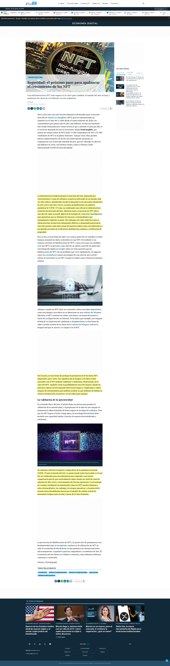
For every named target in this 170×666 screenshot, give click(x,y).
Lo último (61, 3)
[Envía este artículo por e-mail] (43, 108)
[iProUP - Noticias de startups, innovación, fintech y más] (30, 3)
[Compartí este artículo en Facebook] (28, 108)
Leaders (67, 655)
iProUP (31, 102)
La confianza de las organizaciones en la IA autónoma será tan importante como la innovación (133, 88)
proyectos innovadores (58, 572)
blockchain (89, 413)
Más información (66, 18)
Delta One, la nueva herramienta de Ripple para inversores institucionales (128, 629)
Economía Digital (72, 3)
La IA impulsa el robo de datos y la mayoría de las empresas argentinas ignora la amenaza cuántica (135, 103)
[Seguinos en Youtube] (50, 644)
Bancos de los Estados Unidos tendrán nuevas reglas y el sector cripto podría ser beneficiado (40, 630)
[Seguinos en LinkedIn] (40, 644)
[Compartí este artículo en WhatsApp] (34, 108)
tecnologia (42, 572)
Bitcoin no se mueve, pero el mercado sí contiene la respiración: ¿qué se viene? (99, 629)
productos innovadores (78, 572)
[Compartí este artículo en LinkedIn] (37, 108)
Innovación (114, 3)
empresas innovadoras (46, 575)
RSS (130, 644)
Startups (105, 3)
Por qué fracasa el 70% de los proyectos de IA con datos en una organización (135, 78)
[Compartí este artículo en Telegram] (40, 108)
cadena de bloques (92, 312)
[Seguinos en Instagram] (29, 644)
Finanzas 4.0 (85, 3)
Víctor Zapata (61, 637)
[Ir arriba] (167, 660)
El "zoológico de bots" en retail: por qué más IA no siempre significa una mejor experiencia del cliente (134, 95)
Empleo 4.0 (96, 3)
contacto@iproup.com (32, 653)
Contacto (85, 655)
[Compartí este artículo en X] (31, 108)
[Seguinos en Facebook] (35, 644)
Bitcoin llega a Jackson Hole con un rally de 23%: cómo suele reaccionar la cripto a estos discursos (69, 630)
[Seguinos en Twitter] (45, 644)
